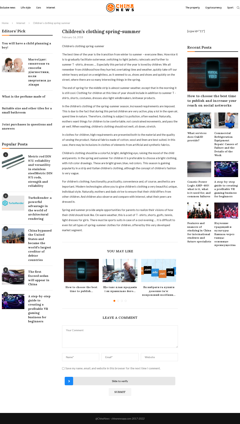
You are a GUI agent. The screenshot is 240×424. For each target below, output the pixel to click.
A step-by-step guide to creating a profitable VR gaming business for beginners (226, 189)
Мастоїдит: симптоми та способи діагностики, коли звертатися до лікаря (39, 71)
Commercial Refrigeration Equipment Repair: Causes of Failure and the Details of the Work (226, 144)
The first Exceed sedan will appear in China (38, 278)
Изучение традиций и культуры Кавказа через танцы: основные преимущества (225, 234)
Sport (230, 7)
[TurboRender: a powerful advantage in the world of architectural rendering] (13, 203)
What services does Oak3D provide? (196, 136)
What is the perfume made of (23, 96)
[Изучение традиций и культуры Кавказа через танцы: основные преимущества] (226, 210)
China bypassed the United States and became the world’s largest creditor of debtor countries (40, 245)
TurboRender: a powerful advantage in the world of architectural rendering (40, 208)
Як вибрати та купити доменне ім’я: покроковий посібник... (159, 291)
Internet (50, 7)
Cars (38, 7)
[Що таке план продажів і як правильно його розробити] (120, 270)
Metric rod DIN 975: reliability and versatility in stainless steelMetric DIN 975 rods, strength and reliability (40, 171)
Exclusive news (7, 7)
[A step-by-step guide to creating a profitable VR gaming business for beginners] (226, 169)
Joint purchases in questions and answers (27, 126)
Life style (26, 7)
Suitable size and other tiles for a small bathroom (27, 110)
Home (5, 23)
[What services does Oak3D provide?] (199, 120)
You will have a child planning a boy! (26, 45)
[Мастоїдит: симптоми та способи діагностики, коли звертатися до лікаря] (13, 64)
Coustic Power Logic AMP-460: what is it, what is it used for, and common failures (199, 189)
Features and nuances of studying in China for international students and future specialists (199, 232)
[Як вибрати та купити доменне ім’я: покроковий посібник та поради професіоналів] (158, 270)
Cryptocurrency (213, 7)
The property (192, 7)
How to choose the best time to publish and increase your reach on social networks (212, 100)
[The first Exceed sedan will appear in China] (13, 277)
